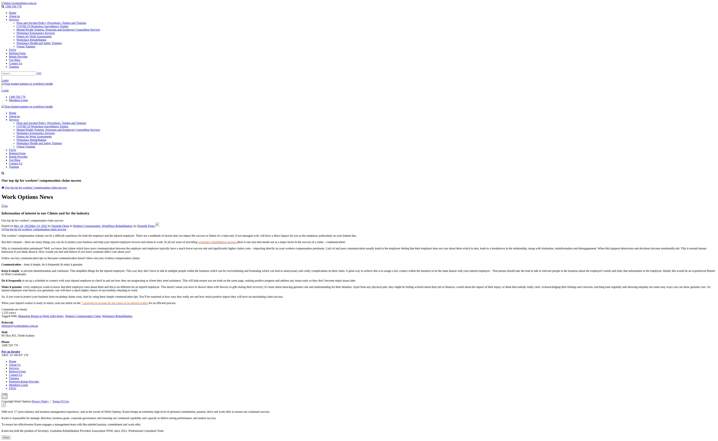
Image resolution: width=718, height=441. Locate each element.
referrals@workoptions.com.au (19, 325)
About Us (15, 364)
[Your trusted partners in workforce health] (18, 3)
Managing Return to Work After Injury (41, 316)
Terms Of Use (60, 401)
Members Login (18, 100)
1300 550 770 (13, 6)
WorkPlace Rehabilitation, (118, 226)
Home (12, 361)
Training (14, 378)
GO (39, 73)
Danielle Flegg (60, 226)
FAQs (12, 388)
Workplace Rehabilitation (117, 316)
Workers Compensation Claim (83, 316)
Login (5, 80)
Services (14, 368)
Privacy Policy (40, 401)
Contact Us (15, 374)
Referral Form (17, 371)
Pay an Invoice (10, 351)
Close (6, 437)
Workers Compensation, (87, 226)
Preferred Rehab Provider (24, 381)
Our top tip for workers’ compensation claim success (36, 187)
